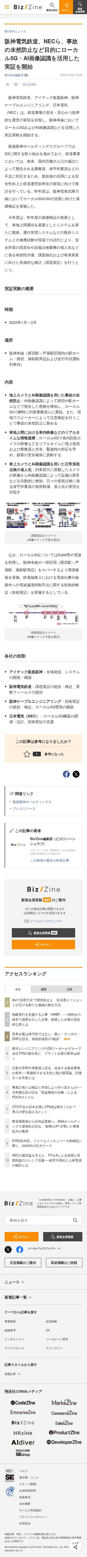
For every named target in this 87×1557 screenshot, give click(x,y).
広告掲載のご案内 (23, 1262)
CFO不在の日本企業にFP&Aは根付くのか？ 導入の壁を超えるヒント (45, 1109)
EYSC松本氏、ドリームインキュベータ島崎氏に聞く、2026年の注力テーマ (47, 1143)
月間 (69, 989)
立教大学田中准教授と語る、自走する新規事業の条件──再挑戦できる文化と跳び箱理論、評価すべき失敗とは (47, 1072)
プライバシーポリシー (33, 1517)
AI (7, 84)
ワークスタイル (14, 1348)
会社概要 (24, 1503)
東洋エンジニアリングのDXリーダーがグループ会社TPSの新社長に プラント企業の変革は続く (46, 1053)
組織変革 (10, 1330)
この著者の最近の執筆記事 (49, 860)
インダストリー (14, 1339)
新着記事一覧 (16, 1297)
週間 (43, 989)
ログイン (46, 944)
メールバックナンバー (46, 921)
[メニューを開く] (7, 7)
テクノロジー (54, 1348)
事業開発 (10, 1321)
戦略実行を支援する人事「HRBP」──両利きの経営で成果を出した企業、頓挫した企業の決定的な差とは (46, 1019)
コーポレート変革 (57, 1339)
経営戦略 (51, 1321)
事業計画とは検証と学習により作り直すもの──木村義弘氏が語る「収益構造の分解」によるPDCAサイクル (47, 1092)
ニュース (12, 1281)
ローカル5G (29, 84)
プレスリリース (24, 808)
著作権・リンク (29, 1477)
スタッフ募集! (28, 1484)
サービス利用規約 (30, 1510)
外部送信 (24, 1523)
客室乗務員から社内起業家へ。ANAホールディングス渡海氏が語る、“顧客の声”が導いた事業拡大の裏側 (46, 1126)
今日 (18, 989)
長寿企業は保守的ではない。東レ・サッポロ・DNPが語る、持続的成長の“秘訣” (46, 1036)
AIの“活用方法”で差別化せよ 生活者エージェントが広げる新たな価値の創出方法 (47, 1002)
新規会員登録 (45, 933)
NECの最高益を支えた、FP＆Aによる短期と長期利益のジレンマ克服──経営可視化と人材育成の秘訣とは (47, 1160)
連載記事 (10, 1374)
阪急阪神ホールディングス (32, 801)
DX (15, 84)
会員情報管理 (27, 1490)
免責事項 (24, 1497)
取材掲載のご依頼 (64, 1262)
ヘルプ (23, 1471)
